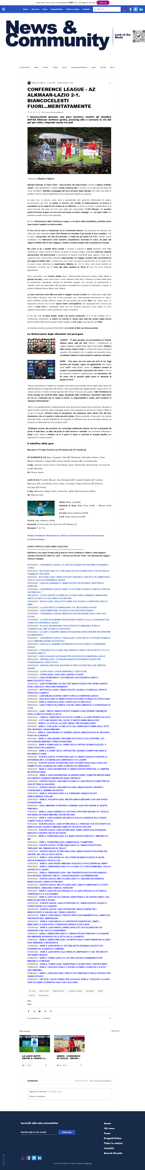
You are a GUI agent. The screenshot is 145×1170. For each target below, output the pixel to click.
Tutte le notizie (113, 1143)
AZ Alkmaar (90, 991)
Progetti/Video (112, 1138)
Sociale (103, 67)
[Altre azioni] (110, 82)
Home (107, 1123)
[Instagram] (124, 9)
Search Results (113, 1153)
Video (94, 67)
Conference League (75, 991)
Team (107, 1133)
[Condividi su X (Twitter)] (34, 1011)
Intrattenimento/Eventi (79, 67)
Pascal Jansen (44, 995)
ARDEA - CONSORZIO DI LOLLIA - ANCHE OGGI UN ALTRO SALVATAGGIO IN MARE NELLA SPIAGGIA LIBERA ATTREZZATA (68, 1057)
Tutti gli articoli (24, 67)
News (36, 67)
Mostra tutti (115, 1031)
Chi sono (109, 1128)
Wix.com (89, 1163)
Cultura (55, 67)
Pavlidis (100, 991)
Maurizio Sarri (44, 991)
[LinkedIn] (141, 9)
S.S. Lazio (32, 991)
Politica (45, 67)
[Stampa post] (51, 1011)
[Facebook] (130, 9)
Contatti (109, 1148)
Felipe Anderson (58, 991)
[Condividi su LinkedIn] (40, 1011)
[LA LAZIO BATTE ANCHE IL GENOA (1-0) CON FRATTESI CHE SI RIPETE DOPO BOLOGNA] (34, 1043)
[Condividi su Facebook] (28, 1011)
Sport (65, 67)
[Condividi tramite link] (45, 1011)
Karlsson (32, 995)
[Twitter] (135, 9)
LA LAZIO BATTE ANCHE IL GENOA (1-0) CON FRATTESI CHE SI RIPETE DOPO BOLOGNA (34, 1057)
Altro (112, 67)
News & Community (57, 33)
